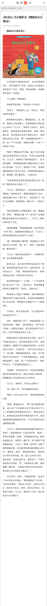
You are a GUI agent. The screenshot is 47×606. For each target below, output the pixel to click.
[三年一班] (23, 3)
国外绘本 (12, 8)
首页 (5, 8)
